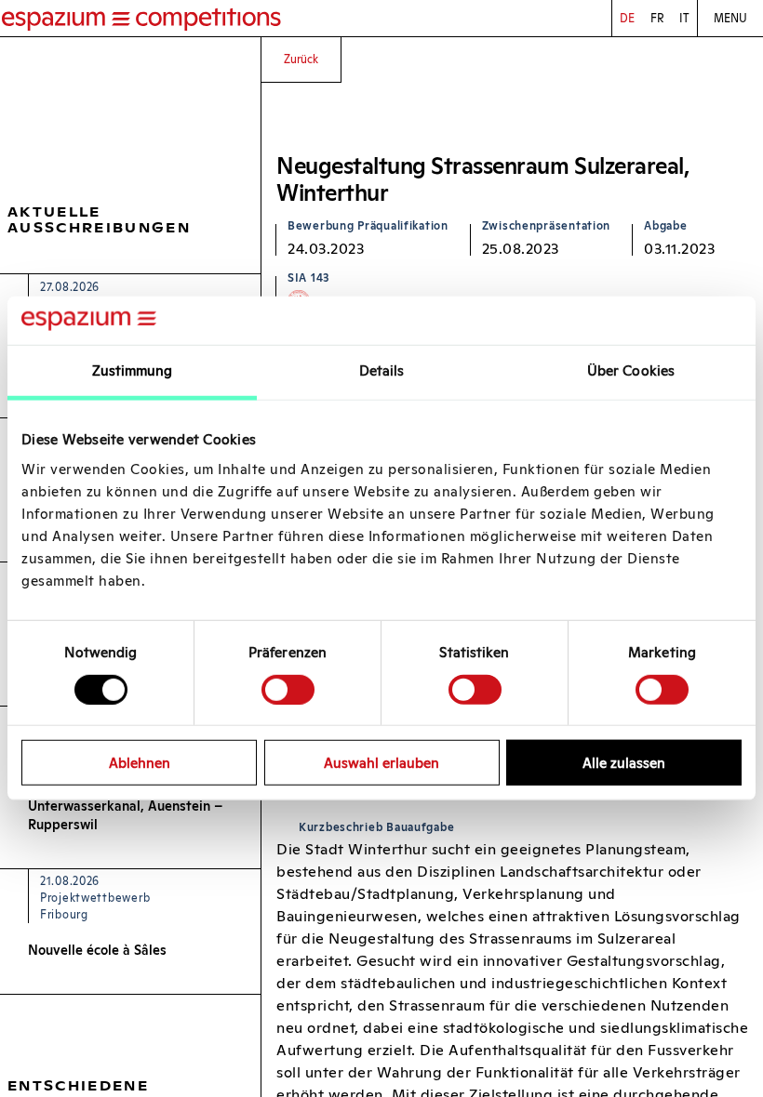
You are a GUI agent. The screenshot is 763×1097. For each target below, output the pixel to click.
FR (657, 18)
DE (627, 18)
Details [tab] (382, 370)
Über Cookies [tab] (631, 370)
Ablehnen (139, 763)
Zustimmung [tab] (132, 370)
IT (684, 18)
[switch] (288, 689)
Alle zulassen (623, 763)
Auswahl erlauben (381, 763)
